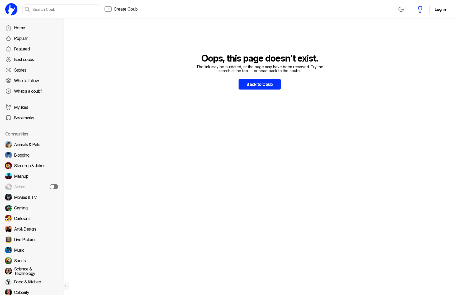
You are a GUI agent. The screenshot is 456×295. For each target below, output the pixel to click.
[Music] (31, 250)
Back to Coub (259, 84)
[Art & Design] (31, 229)
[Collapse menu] (66, 286)
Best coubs (24, 59)
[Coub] (11, 9)
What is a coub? (28, 91)
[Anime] (31, 186)
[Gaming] (31, 208)
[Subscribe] (54, 186)
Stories (20, 70)
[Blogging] (31, 155)
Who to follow (26, 80)
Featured (22, 48)
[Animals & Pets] (31, 144)
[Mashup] (31, 176)
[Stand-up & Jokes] (31, 165)
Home (19, 27)
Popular (21, 38)
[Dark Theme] (401, 9)
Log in (440, 9)
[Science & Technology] (31, 271)
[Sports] (31, 260)
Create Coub (126, 9)
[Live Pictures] (31, 239)
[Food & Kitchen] (31, 282)
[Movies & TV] (31, 197)
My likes (21, 107)
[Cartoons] (31, 218)
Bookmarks (24, 117)
